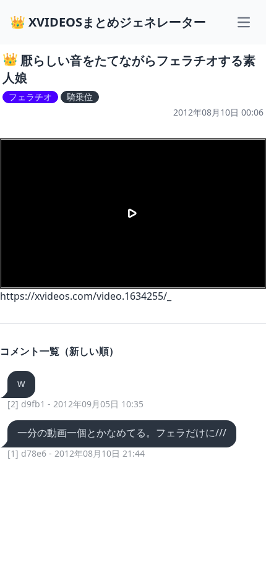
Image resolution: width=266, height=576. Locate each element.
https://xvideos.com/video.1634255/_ (85, 296)
